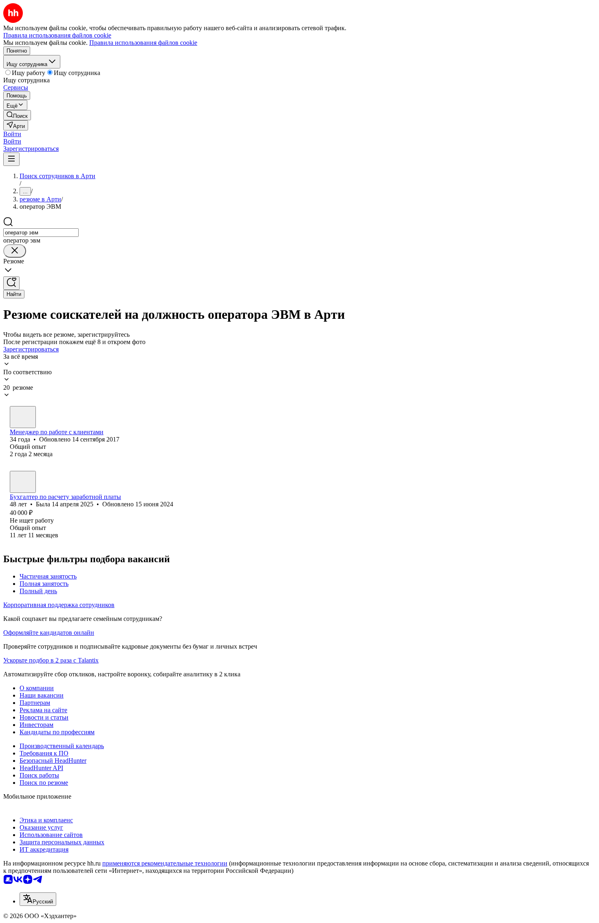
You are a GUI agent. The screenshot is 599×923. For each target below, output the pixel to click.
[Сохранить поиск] (11, 283)
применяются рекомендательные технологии (164, 863)
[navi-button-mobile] (11, 159)
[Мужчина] (23, 417)
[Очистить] (14, 251)
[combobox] (41, 232)
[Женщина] (23, 482)
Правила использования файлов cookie (143, 42)
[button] (12, 133)
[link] (17, 115)
